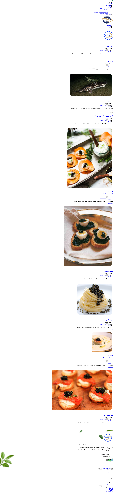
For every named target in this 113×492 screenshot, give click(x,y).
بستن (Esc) (111, 475)
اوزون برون (110, 100)
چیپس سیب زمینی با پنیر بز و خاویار (101, 12)
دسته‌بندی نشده (110, 43)
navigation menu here (107, 468)
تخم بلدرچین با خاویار (104, 10)
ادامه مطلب (110, 55)
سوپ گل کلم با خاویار (104, 13)
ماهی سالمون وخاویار (104, 8)
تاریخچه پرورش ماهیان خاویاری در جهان (104, 116)
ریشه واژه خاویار (109, 46)
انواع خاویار (110, 61)
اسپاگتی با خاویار (105, 9)
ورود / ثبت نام (108, 472)
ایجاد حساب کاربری (109, 484)
